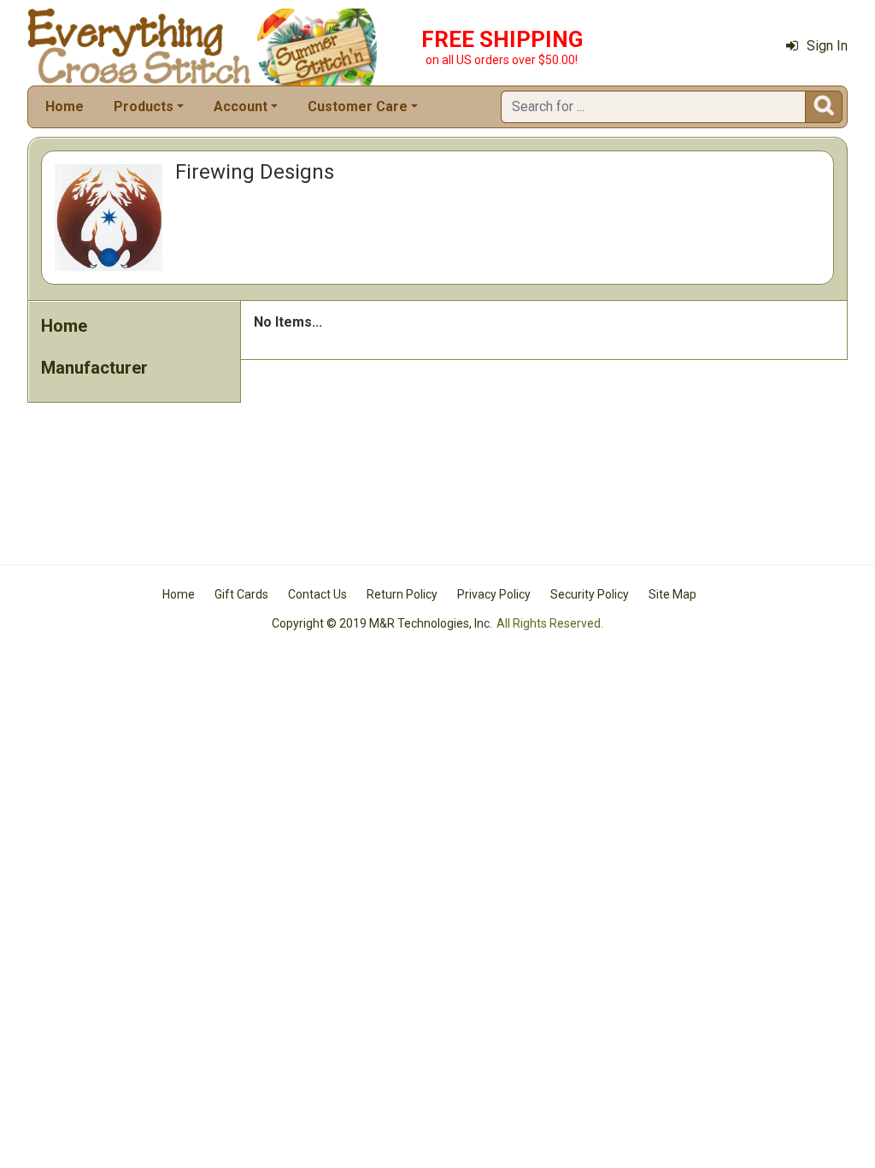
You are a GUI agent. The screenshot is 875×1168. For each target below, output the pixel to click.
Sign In (827, 46)
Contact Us (317, 594)
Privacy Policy (494, 594)
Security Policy (589, 594)
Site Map (672, 594)
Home (64, 106)
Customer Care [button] (358, 106)
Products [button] (143, 106)
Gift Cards (241, 594)
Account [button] (240, 106)
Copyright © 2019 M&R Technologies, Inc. (382, 623)
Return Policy (402, 594)
